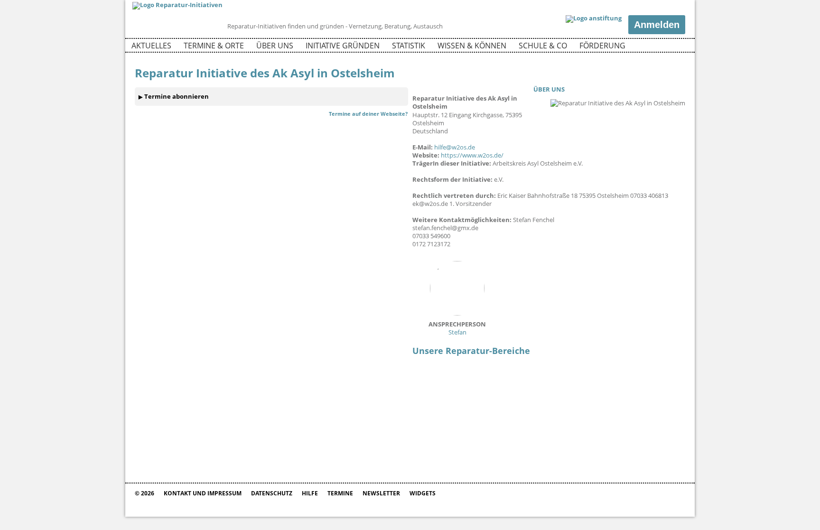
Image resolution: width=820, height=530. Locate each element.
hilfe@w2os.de (454, 147)
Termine (340, 493)
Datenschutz (271, 493)
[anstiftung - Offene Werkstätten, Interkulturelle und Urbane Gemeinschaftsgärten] (594, 19)
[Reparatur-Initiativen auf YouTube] (677, 47)
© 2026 (144, 493)
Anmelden (657, 24)
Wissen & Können (472, 45)
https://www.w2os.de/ (472, 155)
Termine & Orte (214, 45)
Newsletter (381, 493)
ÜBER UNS (549, 89)
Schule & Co (543, 45)
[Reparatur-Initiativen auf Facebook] (661, 47)
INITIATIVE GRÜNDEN (343, 45)
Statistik (408, 45)
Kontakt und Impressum (203, 493)
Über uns (274, 45)
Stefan (457, 328)
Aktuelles (151, 45)
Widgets (423, 493)
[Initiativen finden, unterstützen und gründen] (177, 4)
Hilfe (310, 493)
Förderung (602, 45)
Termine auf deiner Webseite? (368, 113)
